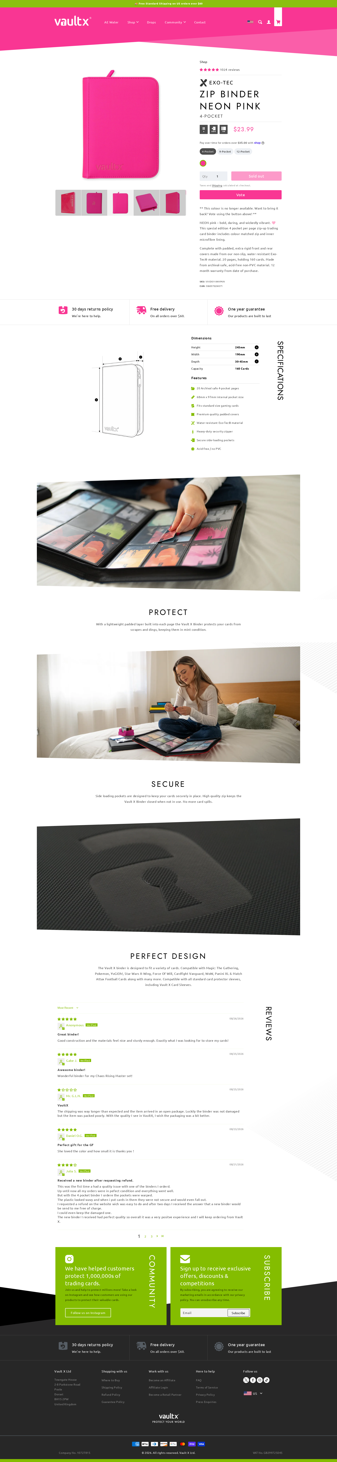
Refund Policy (111, 1394)
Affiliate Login (158, 1387)
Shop (203, 62)
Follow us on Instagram (88, 1313)
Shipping (217, 185)
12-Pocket (243, 151)
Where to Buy (111, 1380)
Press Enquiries (206, 1401)
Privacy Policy (205, 1394)
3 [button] (152, 1236)
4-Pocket (208, 151)
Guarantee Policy (113, 1401)
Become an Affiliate (162, 1380)
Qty (205, 176)
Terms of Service (207, 1387)
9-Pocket (225, 151)
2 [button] (145, 1236)
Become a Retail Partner (165, 1394)
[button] (133, 23)
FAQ (199, 1380)
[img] (67, 1019)
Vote (240, 194)
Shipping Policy (112, 1387)
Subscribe (238, 1313)
